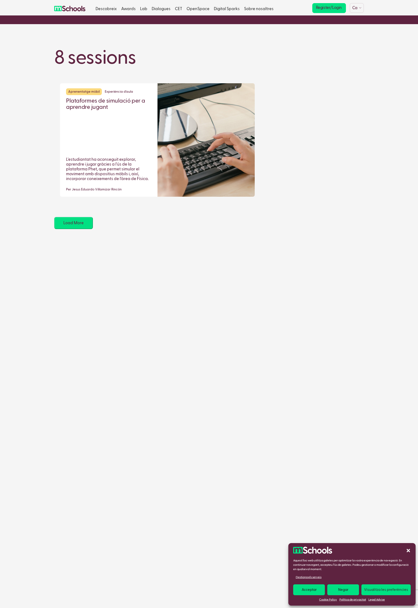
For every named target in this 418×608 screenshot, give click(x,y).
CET (178, 9)
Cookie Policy (328, 599)
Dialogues (161, 9)
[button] (408, 550)
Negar (343, 590)
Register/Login (329, 8)
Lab (143, 9)
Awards (128, 9)
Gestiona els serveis (308, 577)
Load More (73, 223)
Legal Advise (376, 599)
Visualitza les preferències (386, 590)
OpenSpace (198, 9)
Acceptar (309, 590)
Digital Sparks (227, 9)
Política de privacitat (352, 599)
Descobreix (106, 9)
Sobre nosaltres (259, 9)
